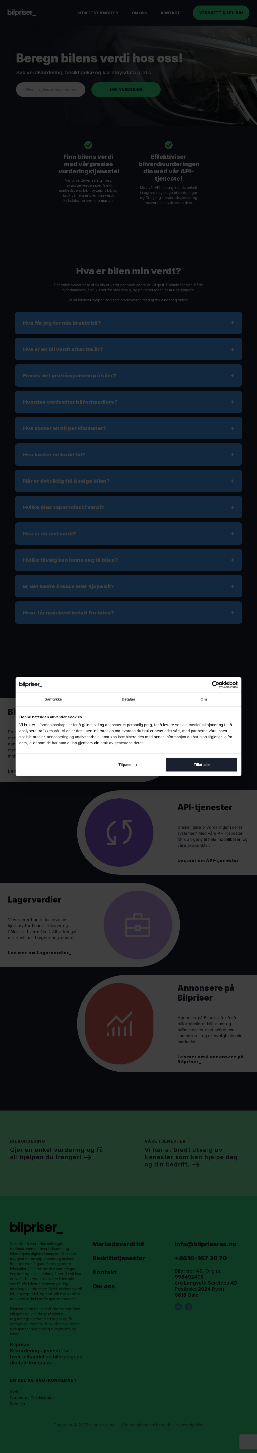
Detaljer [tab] (129, 699)
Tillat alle (202, 765)
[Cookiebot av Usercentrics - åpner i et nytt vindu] (216, 684)
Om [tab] (204, 699)
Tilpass (124, 765)
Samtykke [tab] (53, 699)
